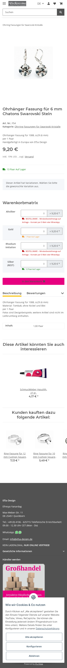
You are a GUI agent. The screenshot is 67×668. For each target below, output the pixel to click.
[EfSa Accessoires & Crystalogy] (17, 3)
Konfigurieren (34, 646)
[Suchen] (60, 12)
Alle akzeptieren (34, 637)
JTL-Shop (39, 663)
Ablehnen (34, 655)
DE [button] (39, 3)
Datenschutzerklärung (47, 628)
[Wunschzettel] (55, 3)
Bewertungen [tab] (36, 293)
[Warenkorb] (61, 3)
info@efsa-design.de (21, 539)
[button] (49, 3)
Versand (29, 156)
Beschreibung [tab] (12, 293)
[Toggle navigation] (4, 2)
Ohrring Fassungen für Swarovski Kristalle (37, 126)
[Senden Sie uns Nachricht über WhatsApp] (18, 532)
